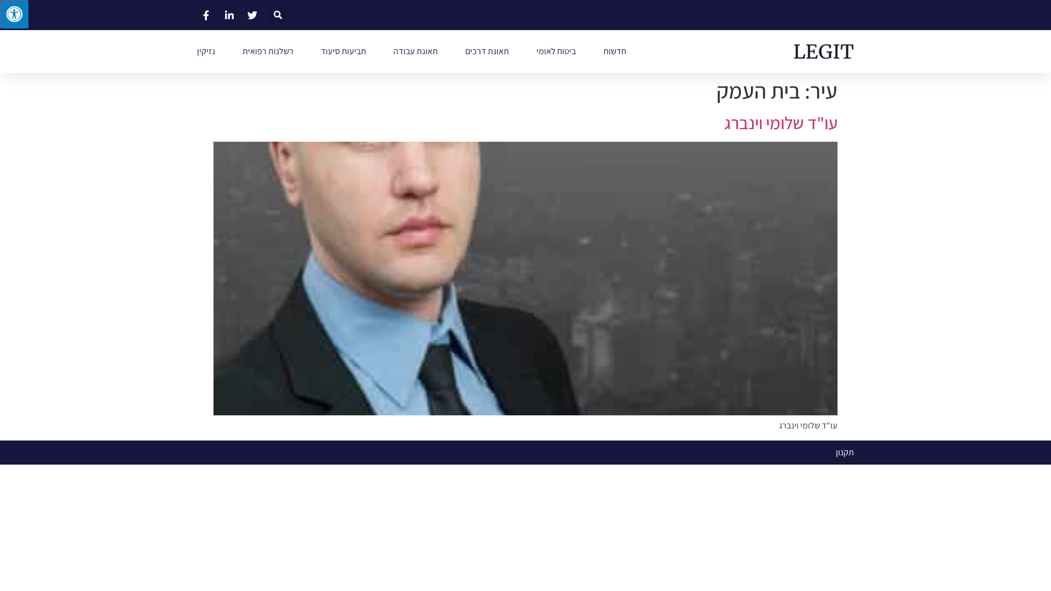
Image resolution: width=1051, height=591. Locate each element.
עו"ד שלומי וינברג (781, 122)
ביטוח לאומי (556, 51)
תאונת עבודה (416, 51)
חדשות (614, 51)
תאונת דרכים (487, 51)
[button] (278, 15)
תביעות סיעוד (343, 51)
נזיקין (206, 51)
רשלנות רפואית (267, 51)
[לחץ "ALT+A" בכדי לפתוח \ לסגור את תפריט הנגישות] (14, 14)
